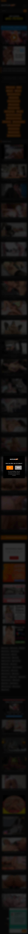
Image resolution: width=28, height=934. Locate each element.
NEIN (18, 467)
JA (10, 467)
